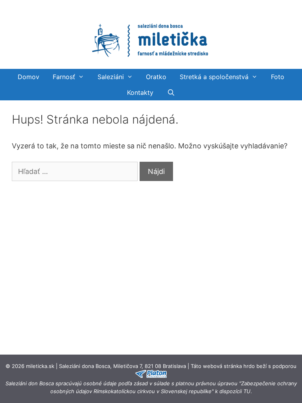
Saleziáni (111, 77)
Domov (28, 77)
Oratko (156, 77)
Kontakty (140, 92)
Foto (277, 77)
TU (246, 391)
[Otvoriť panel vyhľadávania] (171, 92)
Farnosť (64, 77)
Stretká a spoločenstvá (214, 77)
